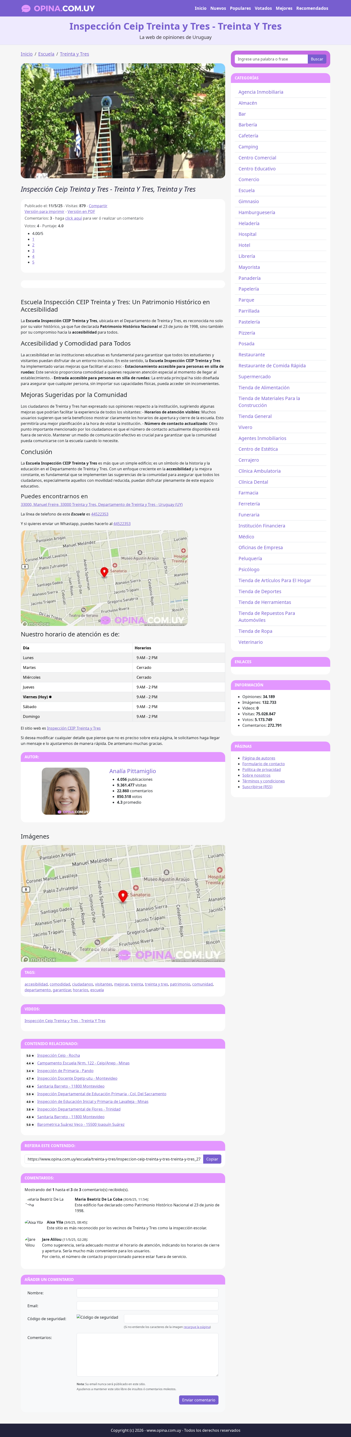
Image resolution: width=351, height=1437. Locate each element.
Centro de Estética (258, 449)
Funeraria (249, 514)
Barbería (248, 124)
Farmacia (248, 492)
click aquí (73, 218)
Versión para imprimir (44, 211)
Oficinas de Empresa (261, 547)
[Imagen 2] (131, 955)
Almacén (248, 103)
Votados (263, 8)
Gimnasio (249, 201)
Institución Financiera (262, 525)
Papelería (249, 289)
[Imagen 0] (114, 955)
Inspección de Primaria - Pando (65, 1070)
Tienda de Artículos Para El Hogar (275, 580)
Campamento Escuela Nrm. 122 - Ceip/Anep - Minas (83, 1063)
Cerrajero (249, 460)
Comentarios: (39, 1337)
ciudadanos (82, 984)
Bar (242, 114)
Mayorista (249, 267)
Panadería (250, 278)
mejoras (121, 984)
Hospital (247, 234)
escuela (97, 989)
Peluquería (250, 558)
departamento (38, 989)
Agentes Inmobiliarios (262, 438)
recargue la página (197, 1327)
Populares (240, 8)
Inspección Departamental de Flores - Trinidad (79, 1109)
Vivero (245, 427)
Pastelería (249, 322)
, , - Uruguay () (102, 504)
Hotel (244, 245)
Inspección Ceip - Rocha (58, 1055)
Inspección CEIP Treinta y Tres (74, 728)
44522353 (99, 514)
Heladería (249, 223)
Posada (247, 343)
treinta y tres (156, 984)
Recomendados (312, 8)
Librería (247, 256)
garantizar (62, 989)
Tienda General (255, 416)
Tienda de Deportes (260, 591)
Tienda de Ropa (255, 631)
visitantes (103, 984)
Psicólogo (249, 569)
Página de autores (258, 758)
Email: (32, 1305)
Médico (246, 536)
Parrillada (249, 311)
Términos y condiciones (263, 781)
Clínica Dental (253, 482)
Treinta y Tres (74, 54)
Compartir (98, 205)
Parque (246, 300)
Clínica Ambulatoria (260, 471)
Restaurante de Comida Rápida (272, 365)
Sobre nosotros (256, 775)
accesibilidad (36, 984)
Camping (248, 146)
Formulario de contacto (263, 763)
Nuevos (218, 8)
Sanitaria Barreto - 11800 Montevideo (71, 1086)
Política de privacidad (261, 769)
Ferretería (249, 503)
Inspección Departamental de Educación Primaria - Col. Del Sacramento (101, 1093)
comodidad (60, 984)
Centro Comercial (257, 157)
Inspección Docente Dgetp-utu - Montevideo (77, 1078)
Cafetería (248, 135)
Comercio (249, 179)
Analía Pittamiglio (132, 771)
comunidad (202, 984)
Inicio (201, 8)
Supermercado (255, 376)
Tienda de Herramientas (265, 602)
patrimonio (180, 984)
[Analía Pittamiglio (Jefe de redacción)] (65, 791)
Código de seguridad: (46, 1318)
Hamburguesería (257, 212)
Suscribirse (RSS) (257, 786)
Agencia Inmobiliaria (261, 92)
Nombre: (35, 1293)
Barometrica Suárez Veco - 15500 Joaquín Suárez (81, 1124)
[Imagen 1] (123, 955)
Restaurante (252, 354)
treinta (137, 984)
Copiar (212, 1159)
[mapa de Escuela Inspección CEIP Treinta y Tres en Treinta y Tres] (104, 577)
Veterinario (251, 642)
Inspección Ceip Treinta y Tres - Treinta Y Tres (65, 1020)
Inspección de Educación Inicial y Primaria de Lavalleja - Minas (93, 1101)
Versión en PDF (81, 211)
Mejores (284, 8)
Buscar (317, 59)
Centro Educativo (257, 168)
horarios (80, 989)
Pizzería (247, 333)
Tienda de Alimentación (264, 387)
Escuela (46, 54)
